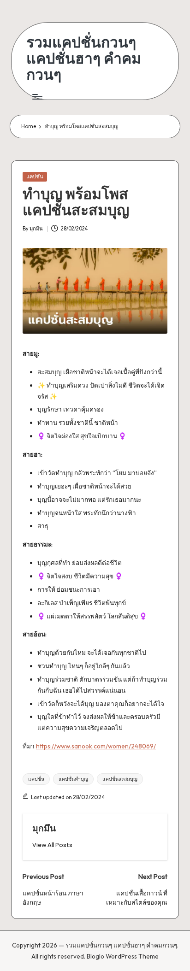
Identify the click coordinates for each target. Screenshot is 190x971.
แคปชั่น (34, 176)
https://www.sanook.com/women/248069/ (96, 746)
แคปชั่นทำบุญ (73, 779)
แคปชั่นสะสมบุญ (119, 779)
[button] (52, 845)
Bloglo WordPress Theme (123, 956)
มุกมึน (44, 828)
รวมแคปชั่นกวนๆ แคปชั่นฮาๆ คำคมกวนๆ (83, 58)
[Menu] (37, 97)
